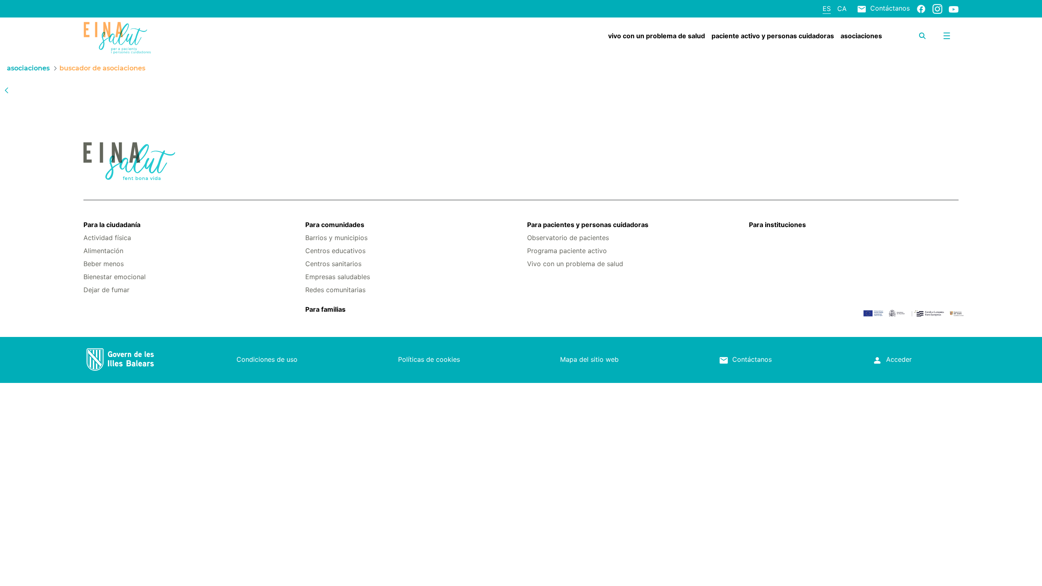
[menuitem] (656, 36)
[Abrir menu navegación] (946, 36)
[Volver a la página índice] (6, 89)
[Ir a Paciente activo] (156, 38)
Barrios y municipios (336, 238)
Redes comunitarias (335, 290)
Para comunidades (334, 225)
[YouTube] (954, 9)
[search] (922, 36)
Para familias (325, 309)
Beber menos (103, 264)
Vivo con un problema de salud (575, 264)
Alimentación (103, 251)
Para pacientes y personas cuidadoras (587, 225)
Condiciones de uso (267, 359)
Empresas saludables (337, 277)
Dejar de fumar (106, 290)
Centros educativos (335, 251)
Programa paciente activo (567, 251)
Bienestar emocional (114, 277)
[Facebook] (921, 8)
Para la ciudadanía (111, 225)
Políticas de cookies (429, 359)
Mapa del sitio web (589, 359)
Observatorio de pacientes (568, 238)
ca (842, 8)
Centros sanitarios (333, 264)
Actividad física (107, 238)
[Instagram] (937, 8)
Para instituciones (777, 225)
